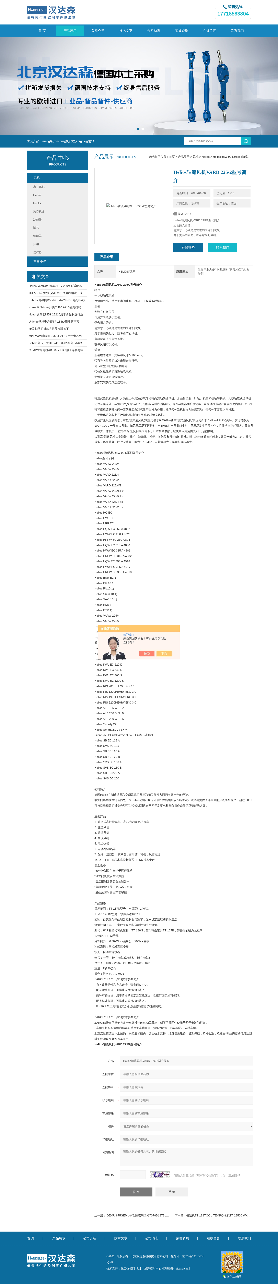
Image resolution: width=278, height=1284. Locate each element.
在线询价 (188, 247)
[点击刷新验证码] (160, 1174)
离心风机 (39, 187)
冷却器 (37, 219)
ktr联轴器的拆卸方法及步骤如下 (49, 328)
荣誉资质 (181, 30)
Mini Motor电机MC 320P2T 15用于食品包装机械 (58, 335)
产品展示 (70, 30)
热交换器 (39, 211)
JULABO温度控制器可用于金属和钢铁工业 (55, 293)
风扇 (36, 244)
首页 (172, 156)
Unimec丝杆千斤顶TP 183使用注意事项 (54, 321)
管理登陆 (168, 1268)
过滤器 (37, 252)
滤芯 (36, 227)
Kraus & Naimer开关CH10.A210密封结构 (55, 307)
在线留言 (209, 30)
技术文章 (125, 30)
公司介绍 (97, 30)
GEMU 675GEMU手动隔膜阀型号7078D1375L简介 (139, 1215)
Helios (206, 156)
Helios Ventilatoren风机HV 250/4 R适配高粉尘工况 (58, 285)
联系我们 (237, 30)
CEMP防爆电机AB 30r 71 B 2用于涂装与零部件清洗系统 (58, 350)
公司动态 (153, 30)
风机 (195, 156)
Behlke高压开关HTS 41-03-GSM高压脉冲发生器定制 (58, 343)
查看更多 (39, 261)
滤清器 (37, 235)
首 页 (42, 30)
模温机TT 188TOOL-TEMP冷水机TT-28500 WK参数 (219, 1215)
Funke (37, 203)
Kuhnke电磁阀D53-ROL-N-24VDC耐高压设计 (58, 300)
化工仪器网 (128, 1268)
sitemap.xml (183, 1268)
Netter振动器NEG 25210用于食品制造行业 (56, 314)
